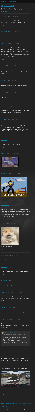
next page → (4, 394)
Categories (8, 403)
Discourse (9, 410)
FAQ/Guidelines (16, 403)
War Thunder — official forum (8, 1)
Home (2, 403)
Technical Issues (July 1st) (11, 333)
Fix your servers (7, 6)
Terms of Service (26, 403)
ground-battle (4, 11)
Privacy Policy (4, 406)
